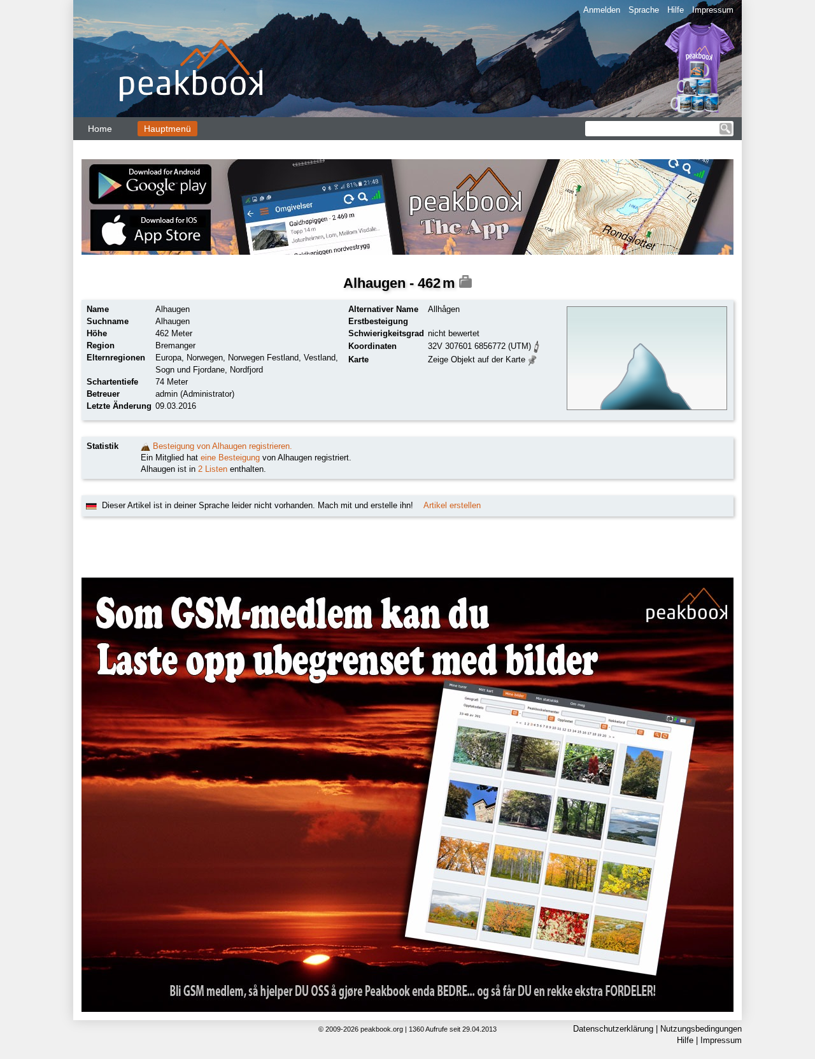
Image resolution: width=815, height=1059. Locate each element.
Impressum (713, 10)
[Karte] (532, 359)
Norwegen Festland (263, 357)
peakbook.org (381, 1029)
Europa (168, 357)
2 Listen (212, 469)
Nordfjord (246, 369)
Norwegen (205, 357)
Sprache (643, 10)
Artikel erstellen (452, 505)
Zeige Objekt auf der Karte (476, 359)
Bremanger (175, 345)
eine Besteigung (230, 457)
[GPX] (537, 345)
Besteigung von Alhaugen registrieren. (222, 446)
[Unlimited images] (408, 795)
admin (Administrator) (194, 394)
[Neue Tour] (145, 446)
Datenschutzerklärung (613, 1029)
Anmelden (601, 10)
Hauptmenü (167, 129)
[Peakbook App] (408, 207)
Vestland (320, 357)
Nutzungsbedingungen (701, 1029)
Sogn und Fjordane (190, 369)
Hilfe (675, 10)
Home (100, 129)
